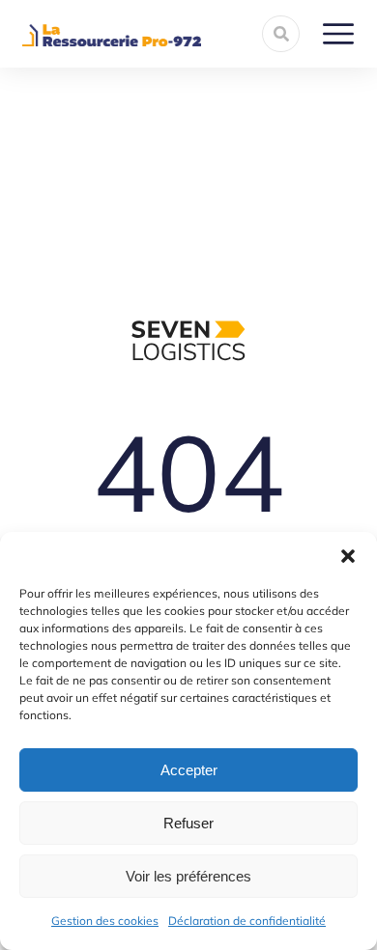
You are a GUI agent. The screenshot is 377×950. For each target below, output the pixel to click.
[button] (348, 556)
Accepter (189, 770)
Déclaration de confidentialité (247, 920)
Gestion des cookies (105, 920)
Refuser (188, 823)
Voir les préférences (188, 876)
